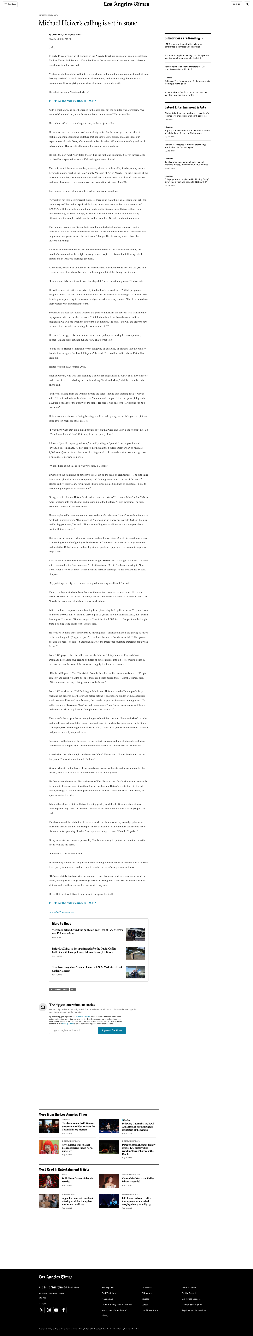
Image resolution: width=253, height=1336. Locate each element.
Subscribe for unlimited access (51, 1294)
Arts (73, 989)
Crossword (147, 1288)
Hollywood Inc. (68, 1194)
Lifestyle (66, 1120)
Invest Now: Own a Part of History (114, 1313)
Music (64, 1175)
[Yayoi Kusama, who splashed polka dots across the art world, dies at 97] (49, 1147)
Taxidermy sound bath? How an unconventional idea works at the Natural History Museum (78, 1127)
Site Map (42, 1298)
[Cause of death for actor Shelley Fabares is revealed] (109, 1181)
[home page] (126, 4)
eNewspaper (108, 1288)
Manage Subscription (192, 1305)
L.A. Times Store (150, 1310)
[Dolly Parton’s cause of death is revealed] (49, 1181)
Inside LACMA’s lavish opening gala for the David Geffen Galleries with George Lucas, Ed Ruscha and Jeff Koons (84, 950)
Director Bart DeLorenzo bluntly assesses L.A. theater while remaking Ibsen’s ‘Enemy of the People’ (138, 1149)
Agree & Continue (112, 1030)
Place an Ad (107, 1299)
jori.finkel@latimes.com (61, 911)
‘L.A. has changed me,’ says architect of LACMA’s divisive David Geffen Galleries (87, 969)
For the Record (189, 1293)
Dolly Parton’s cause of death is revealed (77, 1180)
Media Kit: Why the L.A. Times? (117, 1305)
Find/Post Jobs (109, 1293)
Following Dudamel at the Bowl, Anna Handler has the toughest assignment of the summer (138, 1127)
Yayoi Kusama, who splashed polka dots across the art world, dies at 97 (77, 1148)
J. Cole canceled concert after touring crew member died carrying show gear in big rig (136, 1201)
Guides (145, 1305)
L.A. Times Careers (191, 1299)
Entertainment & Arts (48, 15)
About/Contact (189, 1288)
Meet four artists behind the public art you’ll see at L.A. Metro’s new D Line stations (87, 932)
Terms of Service (83, 1017)
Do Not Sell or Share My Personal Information (123, 1329)
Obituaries (147, 1293)
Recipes (145, 1299)
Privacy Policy (67, 1024)
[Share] (52, 47)
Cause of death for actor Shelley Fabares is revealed (138, 1180)
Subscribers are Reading (182, 38)
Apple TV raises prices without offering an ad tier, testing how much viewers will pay (77, 1201)
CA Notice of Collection (98, 1329)
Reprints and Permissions (194, 1310)
